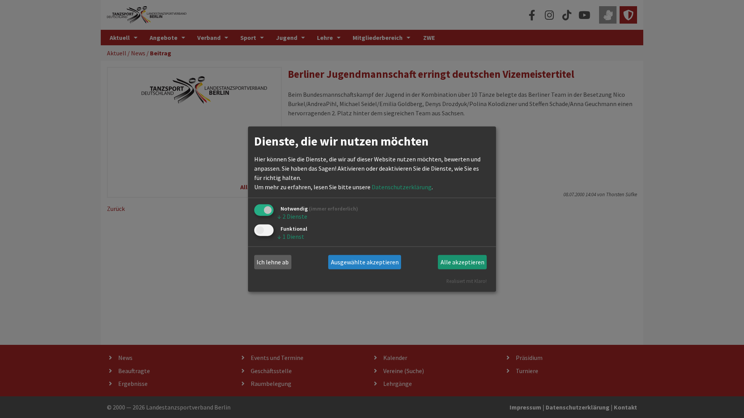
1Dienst (290, 236)
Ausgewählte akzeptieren (365, 262)
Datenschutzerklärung (402, 187)
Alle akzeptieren (462, 262)
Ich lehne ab (273, 262)
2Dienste (292, 216)
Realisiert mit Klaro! (466, 281)
